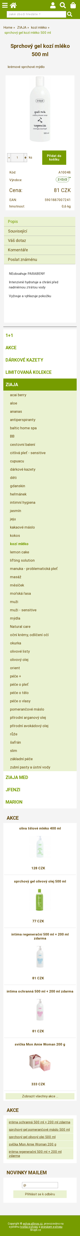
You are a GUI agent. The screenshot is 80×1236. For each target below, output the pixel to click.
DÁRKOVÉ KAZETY (24, 360)
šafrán (15, 742)
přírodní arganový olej (28, 717)
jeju (13, 519)
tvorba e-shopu (29, 1226)
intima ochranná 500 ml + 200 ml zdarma (40, 991)
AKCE (11, 347)
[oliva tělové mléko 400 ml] (40, 847)
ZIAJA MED (17, 777)
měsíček (17, 585)
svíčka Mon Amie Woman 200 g (40, 1044)
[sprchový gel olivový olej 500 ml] (40, 900)
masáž (15, 577)
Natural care (20, 626)
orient (15, 668)
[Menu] (5, 5)
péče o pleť (19, 684)
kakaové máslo (22, 527)
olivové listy (20, 651)
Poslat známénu (22, 259)
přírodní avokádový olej (29, 726)
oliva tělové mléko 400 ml (40, 828)
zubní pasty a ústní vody (30, 767)
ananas (16, 411)
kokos (15, 535)
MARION (14, 802)
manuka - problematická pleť (34, 568)
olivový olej (19, 659)
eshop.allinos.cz (33, 1223)
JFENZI (13, 789)
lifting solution (22, 560)
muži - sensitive (23, 610)
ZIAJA (12, 384)
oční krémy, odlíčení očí (29, 635)
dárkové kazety (22, 469)
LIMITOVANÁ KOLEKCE (29, 372)
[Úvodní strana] (15, 6)
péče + (15, 676)
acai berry (18, 395)
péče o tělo (19, 692)
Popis (13, 221)
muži (14, 601)
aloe (13, 403)
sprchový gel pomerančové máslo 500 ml (39, 1130)
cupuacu (17, 461)
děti (13, 477)
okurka (15, 643)
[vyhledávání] (65, 6)
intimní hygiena (22, 502)
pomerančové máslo (27, 709)
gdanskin (17, 486)
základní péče (21, 759)
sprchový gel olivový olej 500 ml (40, 881)
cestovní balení (22, 444)
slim (13, 750)
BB (12, 436)
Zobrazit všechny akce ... (40, 1096)
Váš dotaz (17, 240)
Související (17, 231)
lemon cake (19, 552)
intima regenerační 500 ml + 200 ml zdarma (40, 936)
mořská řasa (20, 593)
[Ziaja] (63, 181)
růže (13, 734)
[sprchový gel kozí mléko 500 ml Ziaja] (40, 109)
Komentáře (18, 250)
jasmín (15, 510)
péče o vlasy (20, 701)
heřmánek (18, 494)
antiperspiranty (22, 419)
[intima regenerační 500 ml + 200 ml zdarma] (40, 957)
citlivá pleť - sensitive (28, 453)
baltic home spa (23, 428)
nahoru (73, 1229)
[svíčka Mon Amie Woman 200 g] (40, 1063)
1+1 (9, 335)
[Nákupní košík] (75, 6)
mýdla (15, 618)
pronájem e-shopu (51, 1226)
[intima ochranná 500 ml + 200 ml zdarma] (40, 1010)
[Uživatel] (55, 6)
